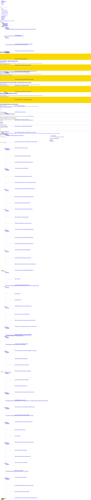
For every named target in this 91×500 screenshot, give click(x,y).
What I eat (55, 133)
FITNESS (2, 13)
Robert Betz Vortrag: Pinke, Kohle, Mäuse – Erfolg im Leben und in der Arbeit (15, 82)
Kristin (1, 62)
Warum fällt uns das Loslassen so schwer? (8, 93)
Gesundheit (25, 133)
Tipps (53, 133)
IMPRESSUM (3, 19)
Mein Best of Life (5, 15)
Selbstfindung (50, 133)
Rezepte (47, 133)
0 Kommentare (10, 74)
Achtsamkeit (1, 133)
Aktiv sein (4, 133)
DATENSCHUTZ (52, 141)
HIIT (35, 133)
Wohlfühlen (58, 133)
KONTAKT (2, 18)
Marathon (37, 133)
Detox (17, 133)
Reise (45, 133)
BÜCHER (2, 3)
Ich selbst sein (5, 74)
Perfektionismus (41, 133)
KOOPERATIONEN (3, 1)
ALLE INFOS (1, 120)
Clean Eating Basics (5, 12)
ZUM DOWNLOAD (31, 116)
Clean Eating (10, 133)
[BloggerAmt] (58, 136)
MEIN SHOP (2, 17)
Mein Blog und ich (5, 10)
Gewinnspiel (29, 133)
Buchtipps (7, 133)
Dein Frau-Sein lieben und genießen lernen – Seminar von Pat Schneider (14, 71)
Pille (43, 133)
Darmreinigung (14, 133)
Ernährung (19, 133)
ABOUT (2, 9)
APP (2, 2)
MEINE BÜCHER (3, 16)
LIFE (1, 14)
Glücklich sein (2, 74)
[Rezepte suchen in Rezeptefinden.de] (3, 136)
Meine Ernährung (5, 11)
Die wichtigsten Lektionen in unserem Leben (9, 104)
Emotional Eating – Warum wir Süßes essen (9, 61)
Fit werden (22, 133)
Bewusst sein (1, 107)
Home (2, 8)
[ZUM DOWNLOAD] (0, 115)
